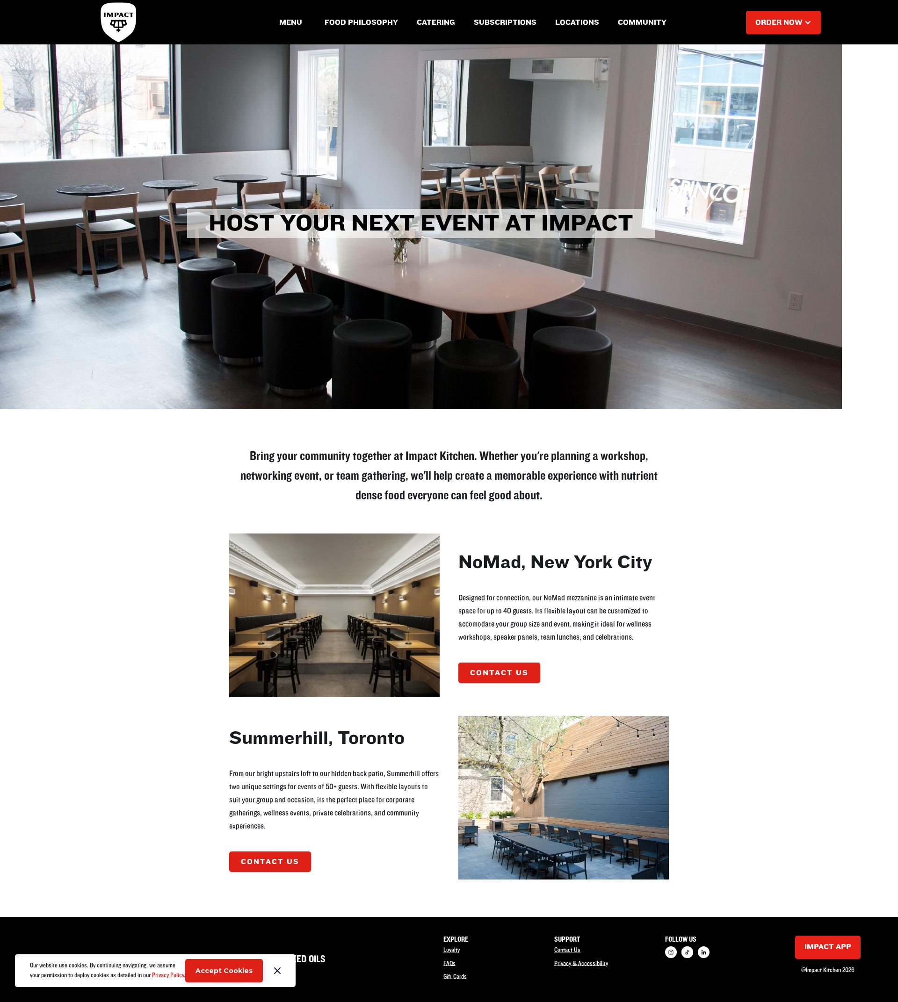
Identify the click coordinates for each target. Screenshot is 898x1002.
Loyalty (451, 950)
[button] (290, 22)
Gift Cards (455, 976)
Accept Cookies (224, 970)
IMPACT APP (827, 947)
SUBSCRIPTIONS (505, 22)
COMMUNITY (642, 22)
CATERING (436, 22)
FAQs (449, 963)
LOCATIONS (577, 22)
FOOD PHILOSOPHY (361, 22)
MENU (290, 22)
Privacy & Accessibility (581, 963)
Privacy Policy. (168, 975)
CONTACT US (499, 673)
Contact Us (567, 950)
